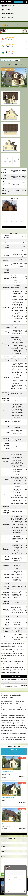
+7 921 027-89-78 (6, 2)
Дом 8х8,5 (4, 823)
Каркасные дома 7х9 (14, 753)
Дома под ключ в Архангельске (16, 25)
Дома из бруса (10, 60)
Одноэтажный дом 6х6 (7, 771)
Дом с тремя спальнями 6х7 (9, 797)
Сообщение (3, 856)
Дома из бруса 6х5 (14, 751)
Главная (3, 60)
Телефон (3, 846)
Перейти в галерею (14, 226)
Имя (2, 841)
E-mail (2, 851)
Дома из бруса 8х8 (14, 749)
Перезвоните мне (18, 1)
